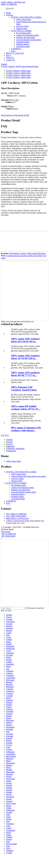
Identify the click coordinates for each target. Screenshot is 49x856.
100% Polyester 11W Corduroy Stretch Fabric (24, 388)
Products (9, 15)
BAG (13, 51)
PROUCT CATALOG (15, 53)
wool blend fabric (23, 46)
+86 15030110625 (8, 536)
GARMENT (16, 49)
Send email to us (7, 115)
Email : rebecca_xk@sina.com (13, 2)
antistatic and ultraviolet (25, 37)
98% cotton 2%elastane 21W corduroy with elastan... (26, 429)
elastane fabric (21, 28)
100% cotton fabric (23, 19)
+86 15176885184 (8, 534)
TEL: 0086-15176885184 (16, 514)
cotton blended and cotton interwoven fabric (28, 476)
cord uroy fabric (22, 26)
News (8, 55)
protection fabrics (23, 42)
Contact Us (10, 60)
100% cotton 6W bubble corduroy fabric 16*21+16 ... (26, 407)
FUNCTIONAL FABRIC (21, 31)
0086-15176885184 (9, 4)
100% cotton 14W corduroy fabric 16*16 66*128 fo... (25, 357)
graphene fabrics (22, 44)
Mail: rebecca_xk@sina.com (17, 518)
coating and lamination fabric (27, 35)
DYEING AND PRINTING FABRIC (26, 17)
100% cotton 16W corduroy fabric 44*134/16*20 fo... (25, 340)
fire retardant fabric (23, 33)
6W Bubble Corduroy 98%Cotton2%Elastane (28, 253)
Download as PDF (22, 115)
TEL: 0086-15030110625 (16, 516)
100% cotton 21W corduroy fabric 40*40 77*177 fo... (25, 374)
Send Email (5, 532)
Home (8, 13)
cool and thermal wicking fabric (28, 40)
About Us (10, 58)
